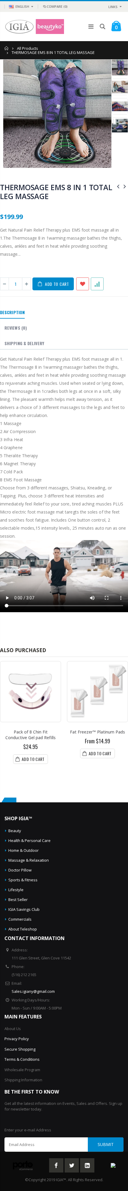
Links (113, 6)
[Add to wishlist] (82, 283)
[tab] (12, 313)
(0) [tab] (15, 328)
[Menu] (90, 26)
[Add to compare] (97, 283)
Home (6, 48)
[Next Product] (124, 186)
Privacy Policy (16, 1038)
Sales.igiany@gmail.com (33, 991)
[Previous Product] (118, 186)
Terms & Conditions (22, 1059)
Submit (106, 1144)
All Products (27, 48)
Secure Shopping (19, 1049)
